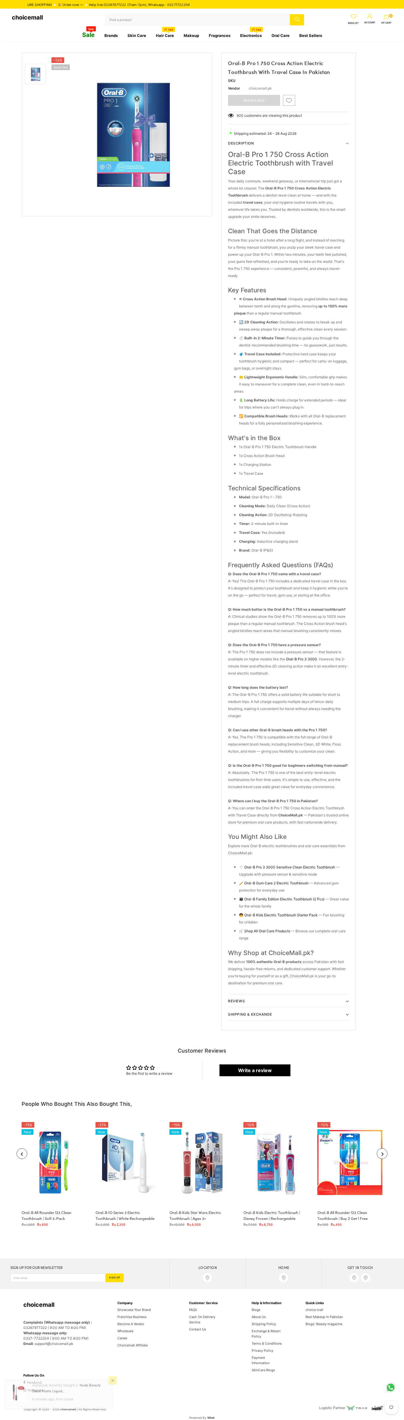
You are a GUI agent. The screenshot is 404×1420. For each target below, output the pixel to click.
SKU (231, 80)
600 (240, 115)
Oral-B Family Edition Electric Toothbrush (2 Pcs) (284, 899)
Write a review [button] (255, 1070)
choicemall (27, 17)
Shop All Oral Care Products (267, 931)
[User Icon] (369, 16)
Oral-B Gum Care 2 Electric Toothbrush (276, 883)
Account (369, 23)
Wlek (211, 1417)
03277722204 (144, 5)
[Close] (113, 1386)
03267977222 (81, 5)
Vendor (234, 88)
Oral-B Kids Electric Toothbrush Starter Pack (281, 915)
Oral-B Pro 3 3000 (301, 659)
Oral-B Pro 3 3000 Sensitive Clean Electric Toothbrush (289, 867)
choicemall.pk (260, 88)
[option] (130, 134)
